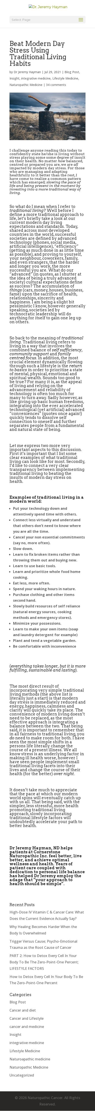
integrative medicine (36, 78)
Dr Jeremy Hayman (27, 72)
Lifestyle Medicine (65, 78)
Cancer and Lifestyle (27, 1018)
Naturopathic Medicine (26, 85)
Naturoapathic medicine (30, 1059)
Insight (14, 78)
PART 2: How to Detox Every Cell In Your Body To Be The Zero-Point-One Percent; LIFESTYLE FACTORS (44, 962)
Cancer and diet (23, 1010)
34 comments (56, 85)
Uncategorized (22, 1075)
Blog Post (72, 72)
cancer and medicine (27, 1026)
